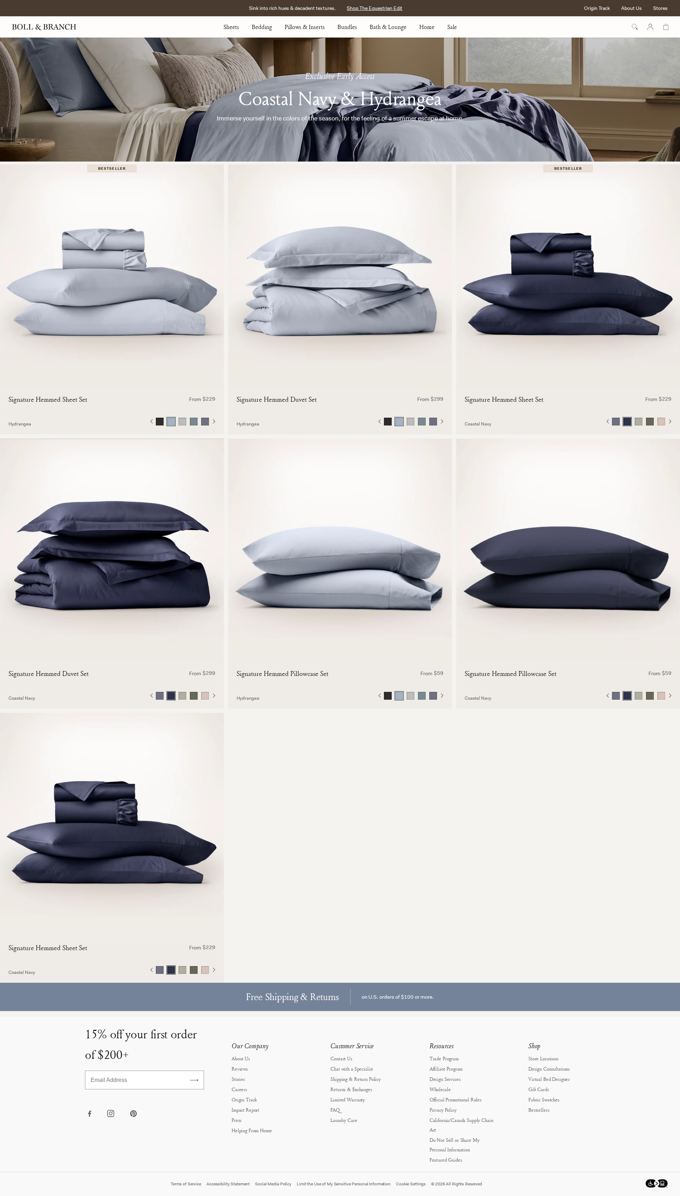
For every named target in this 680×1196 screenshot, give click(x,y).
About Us (631, 8)
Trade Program (444, 1058)
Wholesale (440, 1089)
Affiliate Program (446, 1068)
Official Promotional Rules (456, 1099)
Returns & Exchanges (351, 1089)
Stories (238, 1079)
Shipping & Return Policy (355, 1079)
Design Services (445, 1079)
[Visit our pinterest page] (133, 1114)
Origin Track (597, 8)
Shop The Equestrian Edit (374, 8)
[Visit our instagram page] (111, 1114)
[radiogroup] (182, 421)
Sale (452, 27)
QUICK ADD (111, 376)
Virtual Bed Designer (549, 1079)
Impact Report (245, 1109)
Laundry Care (343, 1120)
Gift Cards (538, 1089)
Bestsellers (538, 1109)
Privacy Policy (443, 1109)
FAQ (335, 1109)
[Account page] (650, 27)
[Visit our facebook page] (89, 1114)
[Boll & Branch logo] (48, 27)
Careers (239, 1089)
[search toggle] (634, 27)
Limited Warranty (347, 1099)
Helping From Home (252, 1130)
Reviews (240, 1068)
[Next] (214, 421)
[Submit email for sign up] (194, 1080)
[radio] (159, 421)
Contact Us (341, 1058)
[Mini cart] (666, 27)
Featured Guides (446, 1159)
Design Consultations (549, 1068)
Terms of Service (186, 1184)
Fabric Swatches (544, 1099)
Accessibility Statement (228, 1184)
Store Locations (543, 1058)
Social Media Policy (273, 1184)
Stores (660, 8)
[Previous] (151, 421)
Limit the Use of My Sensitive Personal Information (344, 1184)
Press (237, 1120)
